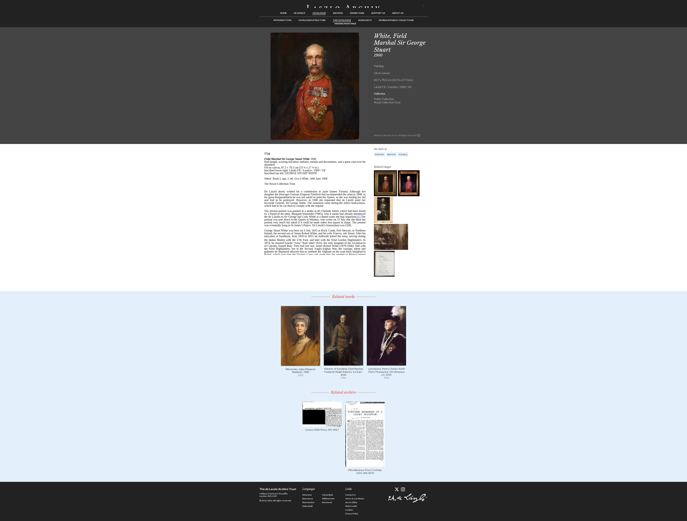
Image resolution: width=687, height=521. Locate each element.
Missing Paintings (345, 23)
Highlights (365, 20)
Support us (378, 13)
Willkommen (328, 498)
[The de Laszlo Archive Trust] (343, 5)
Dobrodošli (307, 506)
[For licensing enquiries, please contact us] (419, 135)
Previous (434, 35)
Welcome (307, 494)
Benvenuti (327, 502)
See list (439, 35)
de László (299, 13)
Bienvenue (307, 498)
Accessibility (351, 502)
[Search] (425, 5)
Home (283, 13)
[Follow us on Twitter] (396, 489)
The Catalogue (342, 20)
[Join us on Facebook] (390, 489)
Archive (338, 13)
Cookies (349, 509)
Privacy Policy (351, 513)
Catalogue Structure (312, 20)
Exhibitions (357, 13)
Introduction (282, 20)
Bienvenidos (308, 502)
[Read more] (300, 364)
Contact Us (350, 494)
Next (445, 35)
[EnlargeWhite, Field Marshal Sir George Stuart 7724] (385, 183)
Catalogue (319, 13)
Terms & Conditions (354, 498)
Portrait (379, 154)
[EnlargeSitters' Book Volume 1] (384, 264)
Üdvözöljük (327, 494)
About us (397, 13)
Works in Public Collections (396, 20)
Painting (391, 154)
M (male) (403, 154)
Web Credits (351, 506)
